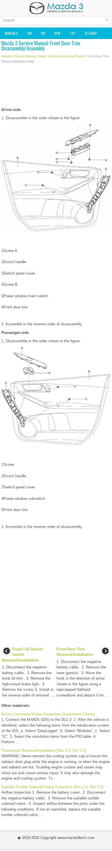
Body (42, 56)
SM (43, 33)
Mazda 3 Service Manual (18, 56)
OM (29, 33)
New (57, 33)
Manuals (11, 33)
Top (72, 33)
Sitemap (91, 33)
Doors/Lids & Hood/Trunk (66, 56)
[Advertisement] (56, 87)
